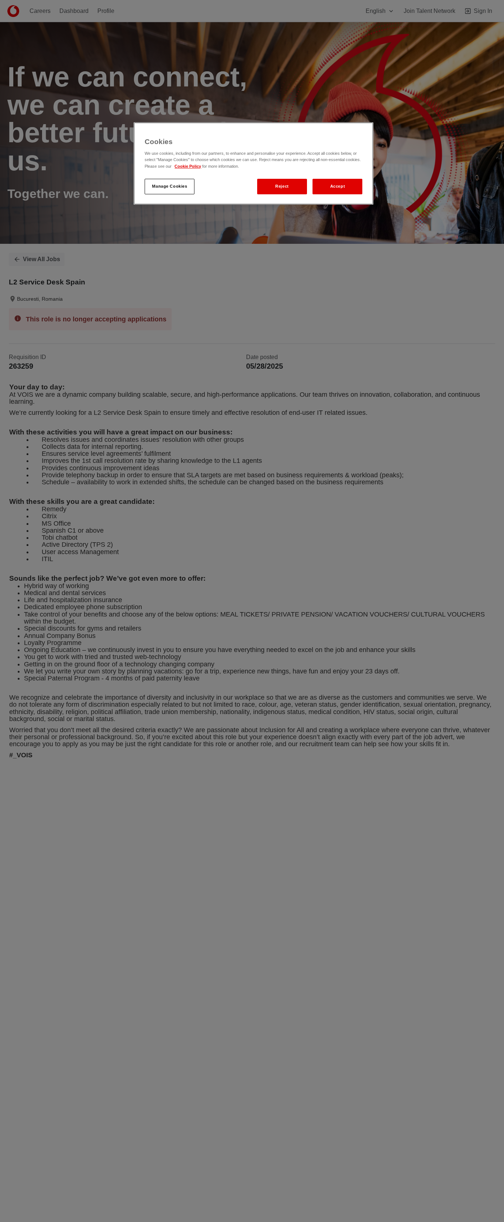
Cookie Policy (188, 166)
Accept (337, 186)
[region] (253, 163)
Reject (282, 186)
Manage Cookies (169, 186)
